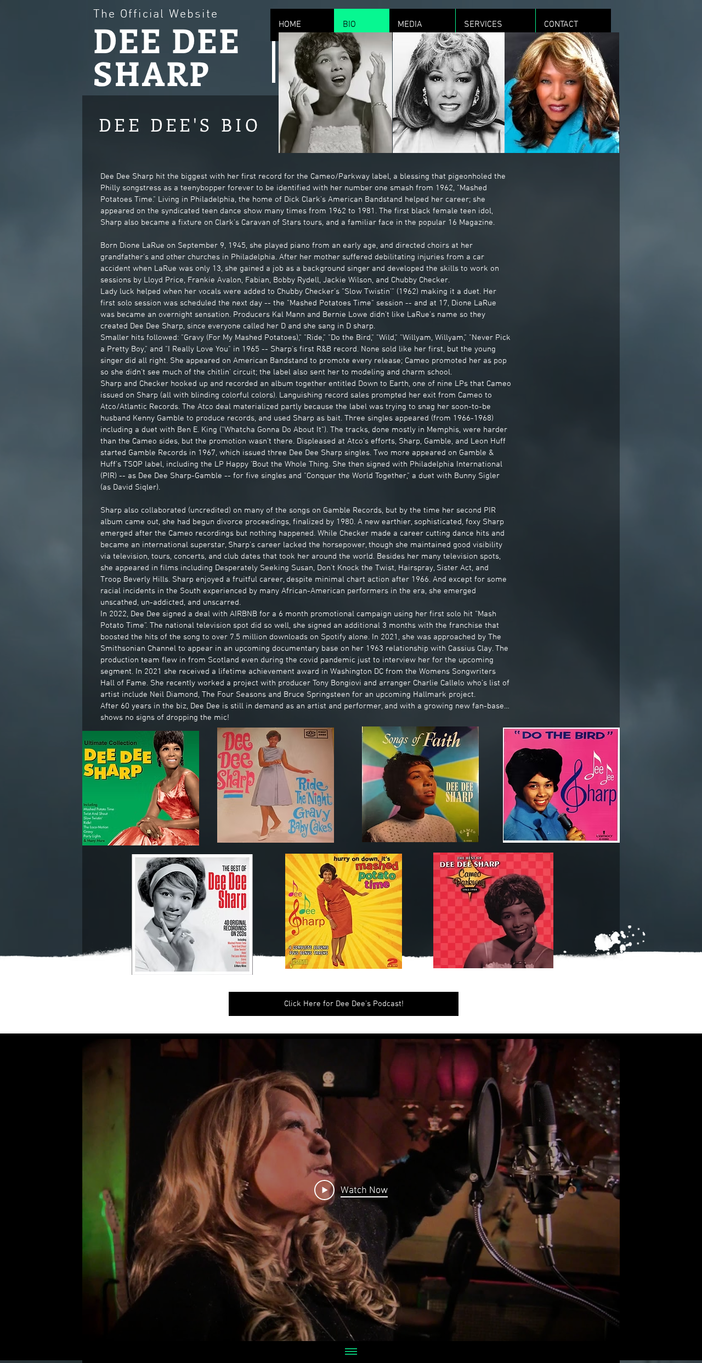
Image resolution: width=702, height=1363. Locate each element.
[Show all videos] (351, 1352)
